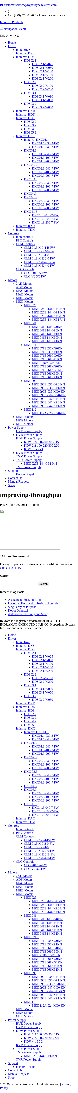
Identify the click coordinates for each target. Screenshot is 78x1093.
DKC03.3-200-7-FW (45, 190)
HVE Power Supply (29, 431)
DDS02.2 (30, 82)
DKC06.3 (30, 197)
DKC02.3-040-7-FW (45, 168)
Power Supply (17, 427)
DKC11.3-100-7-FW (45, 219)
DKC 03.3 (30, 179)
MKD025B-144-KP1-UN (48, 319)
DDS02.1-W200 (42, 78)
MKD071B (31, 344)
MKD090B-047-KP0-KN (48, 402)
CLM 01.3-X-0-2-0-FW (39, 251)
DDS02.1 (30, 60)
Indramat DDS (25, 57)
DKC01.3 (30, 150)
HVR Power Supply (29, 434)
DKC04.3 (30, 193)
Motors (12, 280)
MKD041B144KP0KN (47, 337)
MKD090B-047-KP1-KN (48, 406)
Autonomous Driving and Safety (28, 614)
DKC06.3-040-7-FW (45, 201)
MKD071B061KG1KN (47, 370)
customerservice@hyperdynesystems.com (30, 5)
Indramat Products (11, 22)
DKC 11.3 (30, 211)
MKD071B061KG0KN (47, 366)
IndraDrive (23, 49)
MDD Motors (24, 416)
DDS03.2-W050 (42, 107)
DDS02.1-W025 (42, 64)
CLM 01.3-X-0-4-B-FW (39, 247)
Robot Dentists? (18, 610)
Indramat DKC (25, 136)
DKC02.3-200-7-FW (45, 175)
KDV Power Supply (29, 438)
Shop (11, 485)
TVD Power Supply (29, 460)
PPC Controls (24, 240)
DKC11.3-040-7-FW (45, 215)
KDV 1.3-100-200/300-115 (41, 442)
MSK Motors (24, 424)
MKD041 (30, 323)
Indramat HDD (25, 114)
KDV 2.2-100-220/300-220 (41, 445)
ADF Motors (24, 287)
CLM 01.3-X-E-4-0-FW (39, 265)
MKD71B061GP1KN (46, 362)
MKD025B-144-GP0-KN (48, 308)
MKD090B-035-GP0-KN (48, 384)
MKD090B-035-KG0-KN (49, 391)
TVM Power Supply (29, 456)
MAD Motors (24, 294)
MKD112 (30, 409)
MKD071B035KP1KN (47, 352)
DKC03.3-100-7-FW (45, 186)
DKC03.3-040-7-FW (45, 183)
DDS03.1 (30, 93)
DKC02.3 (30, 165)
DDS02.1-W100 (42, 71)
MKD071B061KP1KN (47, 377)
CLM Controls (25, 244)
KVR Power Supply (29, 452)
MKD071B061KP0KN (47, 373)
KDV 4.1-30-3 (33, 449)
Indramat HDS (25, 118)
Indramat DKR (25, 111)
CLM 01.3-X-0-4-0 (36, 255)
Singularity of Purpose (22, 607)
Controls (13, 233)
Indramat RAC (25, 226)
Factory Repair (25, 474)
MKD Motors (24, 301)
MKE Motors (24, 420)
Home (12, 42)
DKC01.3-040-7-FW (45, 154)
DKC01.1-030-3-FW (45, 143)
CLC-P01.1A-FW (35, 272)
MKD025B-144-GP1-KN (48, 312)
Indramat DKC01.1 (36, 139)
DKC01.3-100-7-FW (45, 157)
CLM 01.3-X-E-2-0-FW (39, 258)
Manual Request (18, 481)
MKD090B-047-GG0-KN (49, 395)
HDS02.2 (30, 121)
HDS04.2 (30, 129)
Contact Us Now (10, 567)
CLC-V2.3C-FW (35, 276)
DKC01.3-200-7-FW (45, 161)
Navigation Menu (14, 29)
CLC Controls (25, 269)
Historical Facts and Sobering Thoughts (33, 603)
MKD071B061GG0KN (47, 355)
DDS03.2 (30, 103)
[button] (9, 35)
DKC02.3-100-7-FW (45, 172)
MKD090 (30, 380)
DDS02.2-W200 (42, 89)
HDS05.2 (30, 132)
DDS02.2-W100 (42, 85)
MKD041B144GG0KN (47, 326)
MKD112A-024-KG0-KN (49, 413)
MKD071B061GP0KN (47, 359)
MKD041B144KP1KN (47, 341)
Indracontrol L (25, 237)
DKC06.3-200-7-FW (45, 208)
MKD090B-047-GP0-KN (48, 398)
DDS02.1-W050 (42, 67)
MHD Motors (24, 298)
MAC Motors (24, 290)
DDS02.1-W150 (42, 75)
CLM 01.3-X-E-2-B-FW (39, 262)
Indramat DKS (25, 53)
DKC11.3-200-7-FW (45, 222)
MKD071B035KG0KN (47, 348)
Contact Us (15, 478)
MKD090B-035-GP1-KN (48, 388)
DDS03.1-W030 (42, 96)
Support (13, 470)
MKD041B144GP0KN (47, 330)
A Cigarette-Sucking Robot (25, 599)
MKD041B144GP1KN (47, 334)
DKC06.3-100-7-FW (45, 204)
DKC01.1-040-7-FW (45, 147)
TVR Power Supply (28, 467)
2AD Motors (24, 283)
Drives (12, 46)
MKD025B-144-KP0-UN (48, 316)
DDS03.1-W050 (42, 100)
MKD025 (30, 305)
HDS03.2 (30, 125)
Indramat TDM (25, 229)
